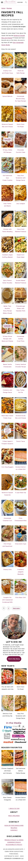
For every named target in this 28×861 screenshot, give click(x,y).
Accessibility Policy (14, 844)
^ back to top (14, 808)
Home (3, 8)
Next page (16, 608)
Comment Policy (14, 842)
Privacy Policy (11, 840)
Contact (14, 830)
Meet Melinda (14, 815)
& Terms (20, 840)
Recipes (9, 8)
